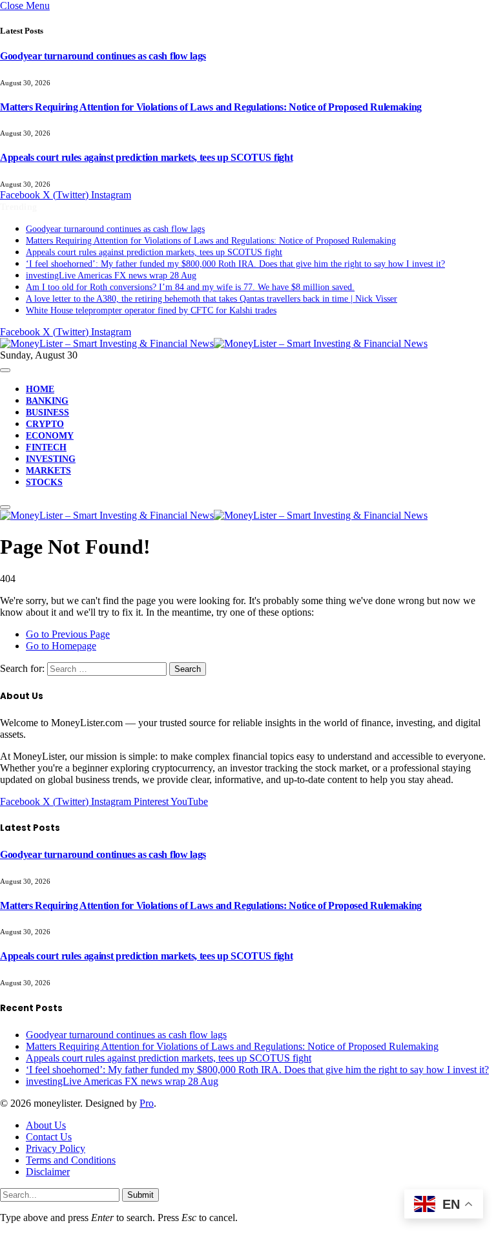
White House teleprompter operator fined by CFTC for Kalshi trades (151, 310)
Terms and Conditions (71, 1160)
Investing (51, 459)
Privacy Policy (55, 1148)
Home (40, 389)
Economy (50, 436)
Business (47, 412)
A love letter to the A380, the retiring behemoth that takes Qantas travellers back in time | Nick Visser (211, 299)
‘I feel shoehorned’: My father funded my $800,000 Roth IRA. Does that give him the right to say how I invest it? (235, 264)
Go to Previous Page (68, 634)
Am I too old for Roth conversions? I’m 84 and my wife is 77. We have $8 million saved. (190, 287)
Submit (140, 1195)
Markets (48, 471)
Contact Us (49, 1136)
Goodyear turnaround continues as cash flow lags (103, 55)
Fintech (46, 447)
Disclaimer (48, 1171)
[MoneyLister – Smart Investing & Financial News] (214, 343)
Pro (147, 1103)
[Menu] (5, 370)
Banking (47, 401)
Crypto (45, 424)
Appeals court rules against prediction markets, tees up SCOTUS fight (146, 157)
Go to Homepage (61, 645)
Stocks (44, 482)
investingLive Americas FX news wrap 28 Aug (111, 275)
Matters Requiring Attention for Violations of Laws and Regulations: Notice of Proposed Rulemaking (211, 106)
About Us (46, 1125)
